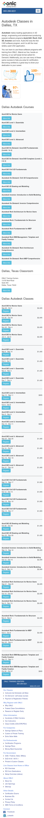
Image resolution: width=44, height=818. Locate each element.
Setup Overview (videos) (14, 774)
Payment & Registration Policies (16, 698)
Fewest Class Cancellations (15, 708)
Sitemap (8, 786)
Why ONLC (9, 705)
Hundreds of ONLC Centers (15, 718)
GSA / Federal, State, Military (15, 756)
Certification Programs (13, 743)
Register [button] (6, 311)
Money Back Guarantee (13, 749)
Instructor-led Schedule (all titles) (16, 693)
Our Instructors (10, 721)
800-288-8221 (9, 10)
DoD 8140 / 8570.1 (12, 758)
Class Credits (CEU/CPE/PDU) (16, 724)
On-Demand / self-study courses (16, 696)
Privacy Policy (10, 802)
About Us (8, 781)
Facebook (10, 812)
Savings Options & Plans (14, 730)
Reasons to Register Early (14, 711)
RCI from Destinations (13, 771)
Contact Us (9, 799)
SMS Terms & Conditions (14, 805)
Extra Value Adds (11, 736)
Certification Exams (12, 793)
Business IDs (9, 796)
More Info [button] (6, 118)
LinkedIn (10, 815)
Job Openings (10, 784)
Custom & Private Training (14, 733)
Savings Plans (10, 746)
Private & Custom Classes (14, 761)
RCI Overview (10, 768)
